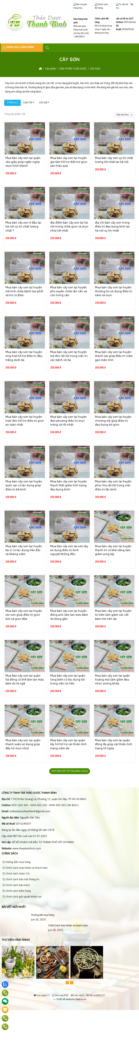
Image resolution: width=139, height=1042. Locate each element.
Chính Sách (10, 853)
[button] (47, 47)
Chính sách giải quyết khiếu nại (23, 896)
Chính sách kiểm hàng (18, 890)
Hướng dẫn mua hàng (18, 862)
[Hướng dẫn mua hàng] (16, 915)
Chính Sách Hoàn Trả (17, 873)
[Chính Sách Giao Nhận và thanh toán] (24, 926)
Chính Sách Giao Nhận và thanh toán (26, 867)
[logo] (36, 31)
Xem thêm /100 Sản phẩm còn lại (70, 771)
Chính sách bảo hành (17, 885)
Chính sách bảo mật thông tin (22, 879)
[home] (40, 69)
